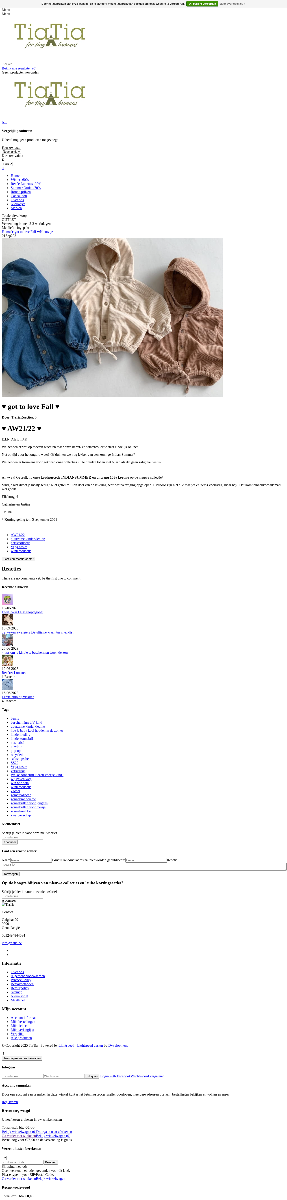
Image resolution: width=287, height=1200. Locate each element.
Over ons (17, 200)
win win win (20, 783)
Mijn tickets (19, 1026)
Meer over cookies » (233, 3)
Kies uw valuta (12, 156)
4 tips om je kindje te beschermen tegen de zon (35, 652)
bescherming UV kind (26, 722)
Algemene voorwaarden (28, 976)
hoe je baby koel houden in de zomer (37, 730)
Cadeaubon (19, 196)
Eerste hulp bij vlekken (18, 697)
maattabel (17, 742)
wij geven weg (21, 779)
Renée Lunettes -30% (26, 184)
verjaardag (18, 771)
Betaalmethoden (22, 984)
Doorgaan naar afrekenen (54, 1132)
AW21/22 (18, 535)
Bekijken (50, 1162)
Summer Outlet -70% (26, 188)
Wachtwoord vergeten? (147, 1076)
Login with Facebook (115, 1076)
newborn (17, 747)
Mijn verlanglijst (22, 1030)
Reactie (172, 860)
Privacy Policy (21, 980)
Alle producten (21, 1038)
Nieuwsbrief (19, 996)
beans (15, 718)
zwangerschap (21, 815)
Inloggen (92, 1076)
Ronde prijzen (21, 192)
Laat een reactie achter (18, 559)
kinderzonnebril (22, 738)
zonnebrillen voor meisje (28, 807)
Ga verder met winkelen (19, 1136)
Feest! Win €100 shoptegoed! (22, 612)
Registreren (10, 1102)
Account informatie (24, 1018)
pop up (16, 751)
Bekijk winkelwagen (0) (19, 1132)
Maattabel (18, 1000)
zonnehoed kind (22, 811)
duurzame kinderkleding (28, 539)
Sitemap (16, 992)
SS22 (14, 763)
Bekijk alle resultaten (19, 68)
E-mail (56, 860)
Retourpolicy (20, 988)
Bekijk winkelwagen (50, 1178)
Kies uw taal (11, 147)
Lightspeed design (90, 1045)
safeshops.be (20, 759)
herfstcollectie (20, 543)
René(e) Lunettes (14, 673)
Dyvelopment (118, 1045)
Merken (16, 208)
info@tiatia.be (12, 943)
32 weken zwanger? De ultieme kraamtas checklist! (38, 632)
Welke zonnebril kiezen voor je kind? (37, 775)
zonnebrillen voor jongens (29, 803)
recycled (17, 755)
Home (15, 176)
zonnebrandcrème (23, 799)
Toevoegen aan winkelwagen (22, 1058)
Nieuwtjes (18, 204)
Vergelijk (17, 1034)
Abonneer (10, 842)
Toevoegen (11, 874)
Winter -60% (20, 180)
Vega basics (19, 547)
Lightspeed (66, 1045)
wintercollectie (21, 551)
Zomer (15, 791)
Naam (6, 860)
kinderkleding (20, 734)
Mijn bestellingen (23, 1022)
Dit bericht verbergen (202, 3)
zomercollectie (21, 795)
